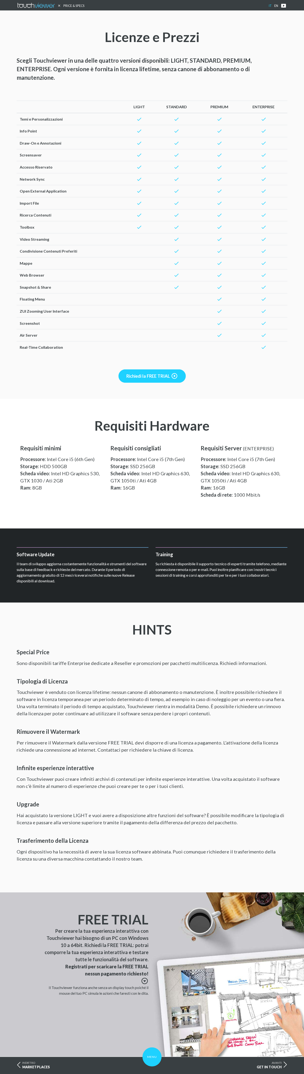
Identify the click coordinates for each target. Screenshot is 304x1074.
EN (276, 6)
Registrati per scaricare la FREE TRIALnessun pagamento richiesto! (106, 974)
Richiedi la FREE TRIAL (152, 375)
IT (270, 6)
